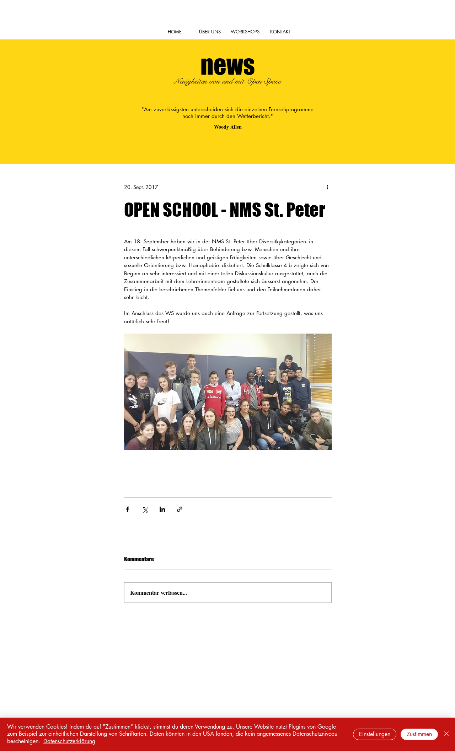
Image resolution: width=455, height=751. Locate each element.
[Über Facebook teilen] (127, 509)
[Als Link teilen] (179, 509)
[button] (210, 28)
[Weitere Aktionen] (327, 187)
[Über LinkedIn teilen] (162, 509)
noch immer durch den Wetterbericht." (227, 116)
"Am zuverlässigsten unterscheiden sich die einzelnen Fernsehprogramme (227, 109)
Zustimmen (419, 734)
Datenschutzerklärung (69, 741)
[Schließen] (446, 734)
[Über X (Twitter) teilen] (144, 509)
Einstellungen (374, 734)
